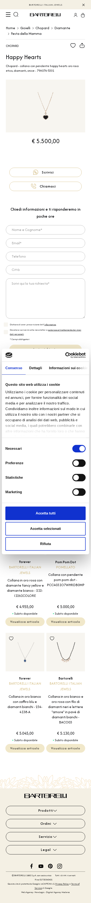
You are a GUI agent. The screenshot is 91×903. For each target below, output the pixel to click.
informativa (50, 324)
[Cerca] (15, 15)
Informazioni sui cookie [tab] (68, 368)
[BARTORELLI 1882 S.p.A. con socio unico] (46, 15)
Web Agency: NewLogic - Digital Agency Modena (45, 892)
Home (10, 27)
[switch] (79, 463)
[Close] (83, 4)
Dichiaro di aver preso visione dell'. (33, 324)
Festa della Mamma (26, 33)
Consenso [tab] (13, 368)
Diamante (62, 27)
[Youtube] (40, 865)
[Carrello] (81, 15)
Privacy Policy (62, 883)
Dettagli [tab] (35, 368)
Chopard (42, 27)
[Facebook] (31, 865)
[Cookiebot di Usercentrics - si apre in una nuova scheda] (65, 355)
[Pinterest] (50, 865)
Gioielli (25, 27)
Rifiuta (45, 544)
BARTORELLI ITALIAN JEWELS (45, 4)
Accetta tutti (46, 513)
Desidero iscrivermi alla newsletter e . (45, 332)
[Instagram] (59, 865)
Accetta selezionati (45, 529)
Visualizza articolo (24, 622)
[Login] (74, 15)
